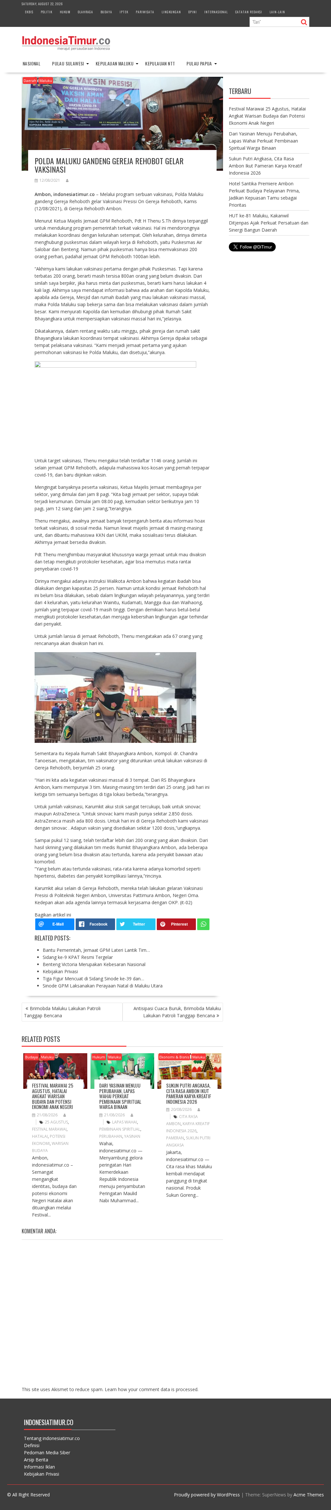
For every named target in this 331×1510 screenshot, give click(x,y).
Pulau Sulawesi (68, 63)
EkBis (29, 11)
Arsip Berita (36, 1460)
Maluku (45, 80)
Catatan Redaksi (248, 11)
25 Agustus (56, 1122)
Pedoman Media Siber (47, 1452)
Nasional (31, 63)
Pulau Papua (199, 63)
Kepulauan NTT (160, 63)
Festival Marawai (49, 1129)
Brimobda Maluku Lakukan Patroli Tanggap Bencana (62, 1012)
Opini (192, 11)
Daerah (30, 80)
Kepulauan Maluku (114, 63)
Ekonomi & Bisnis (174, 1057)
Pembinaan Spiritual (119, 1129)
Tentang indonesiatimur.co (52, 1438)
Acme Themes (309, 1495)
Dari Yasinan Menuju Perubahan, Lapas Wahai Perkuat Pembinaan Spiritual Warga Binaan (120, 1096)
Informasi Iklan (39, 1467)
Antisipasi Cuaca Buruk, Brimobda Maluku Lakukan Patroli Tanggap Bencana (177, 1012)
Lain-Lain (277, 11)
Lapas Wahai (124, 1122)
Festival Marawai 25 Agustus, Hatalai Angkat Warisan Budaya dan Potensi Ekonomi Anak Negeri (52, 1096)
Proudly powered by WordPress (207, 1495)
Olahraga (85, 11)
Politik (46, 11)
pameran (175, 1138)
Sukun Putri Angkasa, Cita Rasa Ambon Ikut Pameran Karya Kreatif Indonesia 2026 (188, 1093)
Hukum (65, 11)
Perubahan (110, 1136)
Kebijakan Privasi (41, 1474)
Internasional (216, 11)
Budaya (106, 11)
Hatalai (40, 1136)
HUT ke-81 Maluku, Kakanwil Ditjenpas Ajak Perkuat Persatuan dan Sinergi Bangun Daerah (268, 223)
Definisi (31, 1445)
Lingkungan (171, 11)
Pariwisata (145, 11)
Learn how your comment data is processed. (151, 1389)
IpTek (124, 11)
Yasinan (132, 1136)
